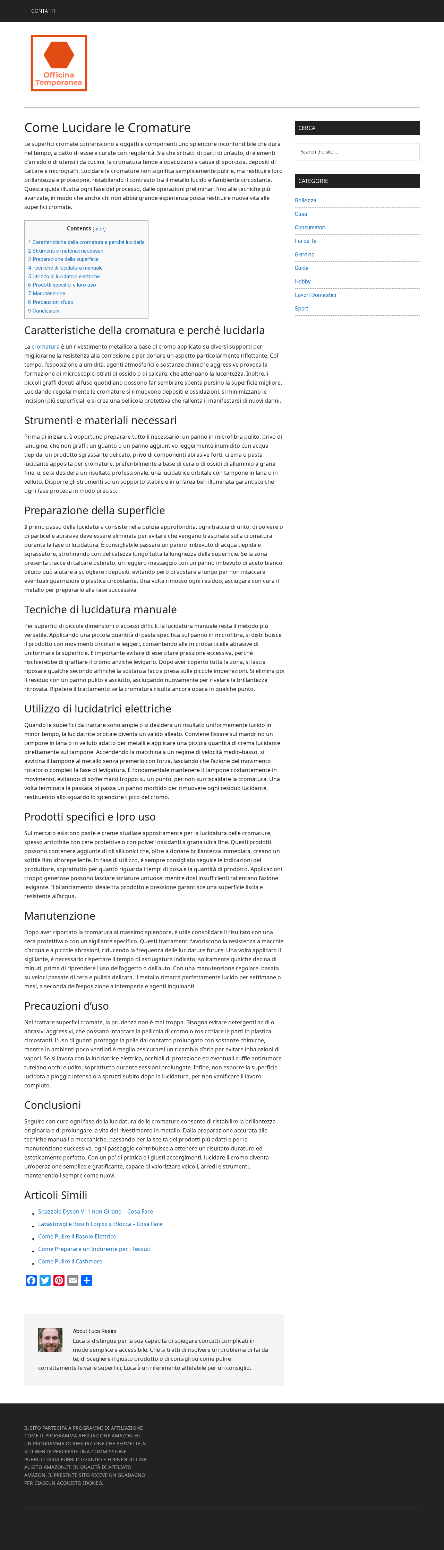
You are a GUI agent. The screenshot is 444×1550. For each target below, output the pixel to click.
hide (99, 228)
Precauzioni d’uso (51, 302)
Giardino (305, 254)
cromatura (46, 346)
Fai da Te (306, 241)
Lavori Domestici (315, 295)
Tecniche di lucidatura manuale (65, 268)
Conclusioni (43, 311)
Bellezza (305, 200)
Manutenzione (46, 293)
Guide (302, 268)
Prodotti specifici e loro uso (62, 285)
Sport (301, 308)
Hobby (303, 281)
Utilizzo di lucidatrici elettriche (64, 276)
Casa (301, 214)
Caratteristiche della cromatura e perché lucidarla (86, 242)
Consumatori (310, 227)
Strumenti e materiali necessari (65, 251)
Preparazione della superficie (63, 259)
